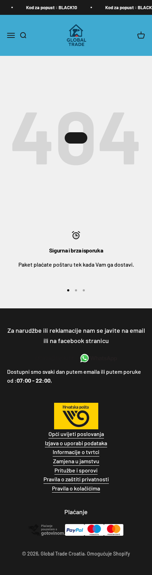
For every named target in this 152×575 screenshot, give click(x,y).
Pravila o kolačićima (76, 488)
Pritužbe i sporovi (76, 470)
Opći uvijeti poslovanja (76, 433)
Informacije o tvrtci (76, 451)
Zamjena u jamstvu (76, 461)
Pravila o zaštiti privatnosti (76, 479)
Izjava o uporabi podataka (76, 443)
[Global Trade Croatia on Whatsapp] (98, 358)
